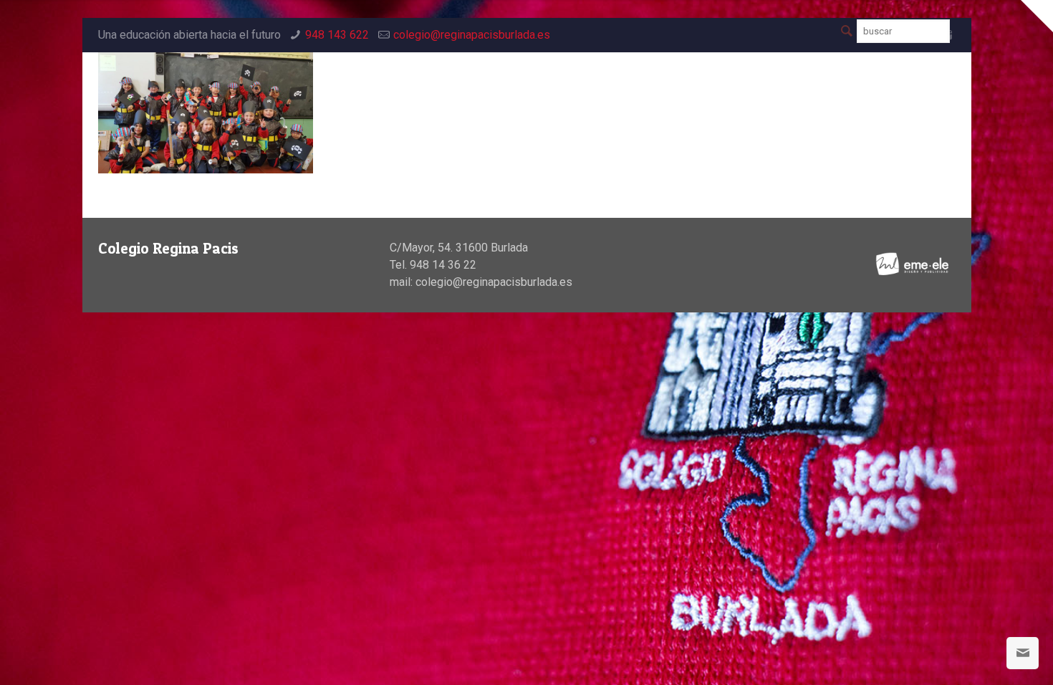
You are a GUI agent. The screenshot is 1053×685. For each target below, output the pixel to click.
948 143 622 (337, 35)
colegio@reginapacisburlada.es (471, 35)
